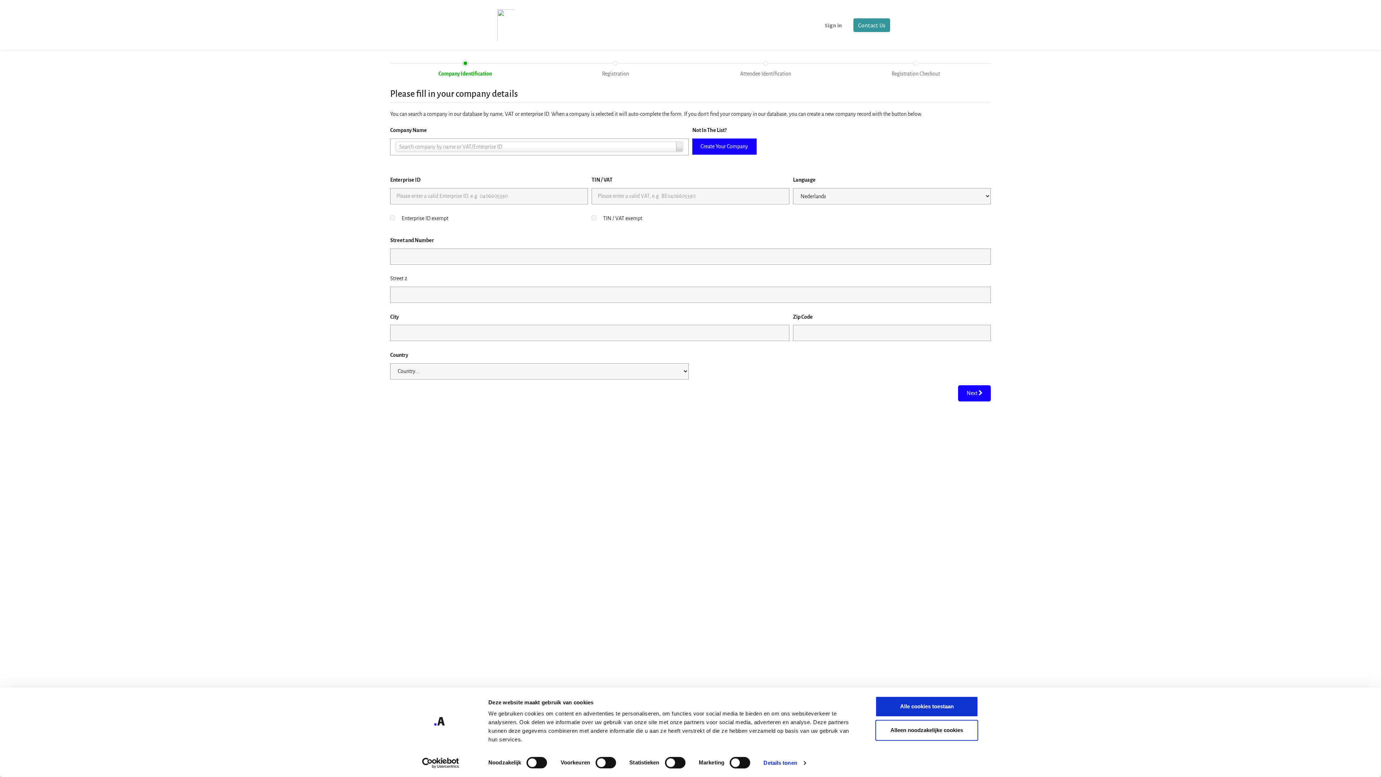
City (394, 317)
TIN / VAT (602, 180)
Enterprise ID (405, 180)
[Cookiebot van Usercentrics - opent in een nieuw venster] (440, 763)
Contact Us (871, 25)
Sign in (833, 25)
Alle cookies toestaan (927, 706)
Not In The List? (709, 130)
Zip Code (803, 317)
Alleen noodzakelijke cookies (926, 730)
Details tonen (780, 763)
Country (399, 355)
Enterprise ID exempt (425, 218)
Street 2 (398, 278)
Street (412, 240)
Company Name (408, 130)
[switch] (606, 762)
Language (804, 180)
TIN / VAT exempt (622, 218)
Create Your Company (724, 146)
